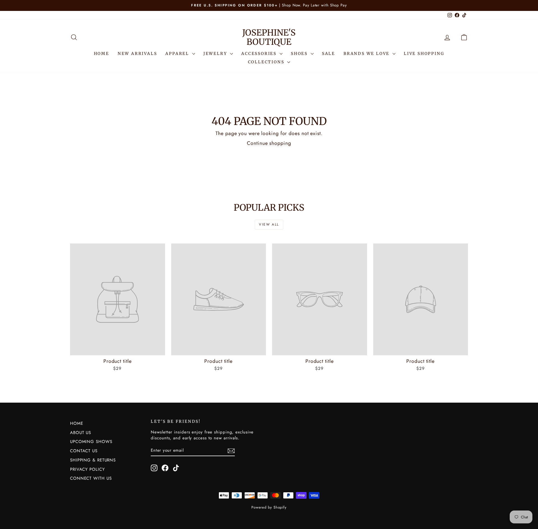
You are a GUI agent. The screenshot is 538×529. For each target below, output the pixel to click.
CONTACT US (84, 451)
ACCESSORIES (259, 53)
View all (269, 224)
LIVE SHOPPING (424, 53)
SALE (328, 53)
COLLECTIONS (267, 61)
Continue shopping (269, 143)
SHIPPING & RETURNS (93, 460)
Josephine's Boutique (269, 37)
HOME (101, 53)
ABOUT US (80, 433)
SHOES (300, 53)
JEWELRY (216, 53)
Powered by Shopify (269, 507)
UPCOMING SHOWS (91, 441)
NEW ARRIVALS (137, 53)
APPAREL (178, 53)
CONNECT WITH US (91, 478)
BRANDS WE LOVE (367, 53)
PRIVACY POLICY (87, 469)
